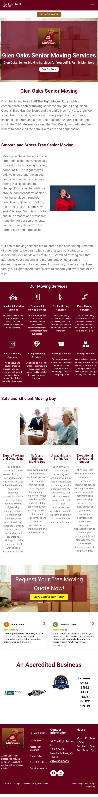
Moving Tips (35, 741)
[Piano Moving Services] (85, 297)
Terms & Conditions (38, 762)
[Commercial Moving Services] (37, 297)
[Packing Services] (61, 344)
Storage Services (85, 353)
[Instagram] (60, 773)
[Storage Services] (86, 344)
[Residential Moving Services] (13, 297)
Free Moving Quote (38, 768)
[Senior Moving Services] (61, 297)
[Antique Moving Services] (37, 344)
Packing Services (61, 353)
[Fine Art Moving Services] (12, 344)
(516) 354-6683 (59, 761)
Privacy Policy (36, 756)
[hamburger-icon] (92, 4)
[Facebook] (53, 773)
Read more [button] (57, 645)
